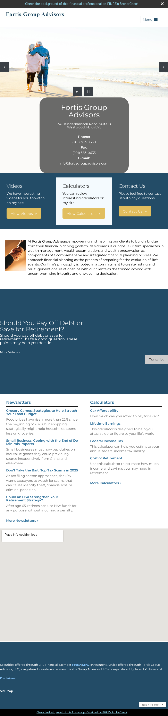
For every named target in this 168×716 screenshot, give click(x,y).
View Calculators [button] (82, 214)
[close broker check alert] (162, 3)
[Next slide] (163, 67)
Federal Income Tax (106, 441)
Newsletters (18, 402)
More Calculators (105, 483)
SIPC (85, 665)
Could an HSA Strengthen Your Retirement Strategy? (32, 498)
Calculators (102, 402)
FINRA (76, 665)
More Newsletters (22, 521)
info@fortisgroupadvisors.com (84, 163)
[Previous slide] (4, 67)
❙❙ (88, 91)
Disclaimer (8, 678)
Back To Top (151, 704)
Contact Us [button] (133, 211)
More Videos (10, 352)
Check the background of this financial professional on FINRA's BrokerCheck (81, 4)
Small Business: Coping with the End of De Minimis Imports (42, 442)
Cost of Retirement (106, 458)
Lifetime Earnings (105, 423)
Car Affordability (104, 411)
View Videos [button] (22, 214)
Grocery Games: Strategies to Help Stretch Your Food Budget (41, 412)
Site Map (6, 691)
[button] (150, 19)
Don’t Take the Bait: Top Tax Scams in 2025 (42, 470)
